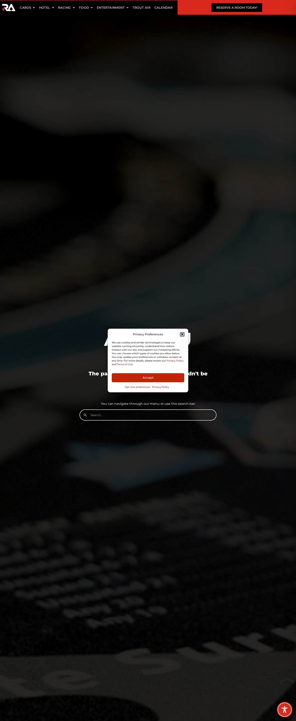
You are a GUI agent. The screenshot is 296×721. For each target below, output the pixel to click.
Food (84, 7)
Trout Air (141, 7)
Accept (148, 377)
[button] (182, 334)
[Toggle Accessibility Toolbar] (284, 709)
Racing (64, 7)
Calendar (163, 7)
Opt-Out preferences (137, 386)
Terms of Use (125, 364)
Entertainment (111, 7)
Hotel (44, 7)
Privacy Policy (175, 360)
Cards (25, 7)
